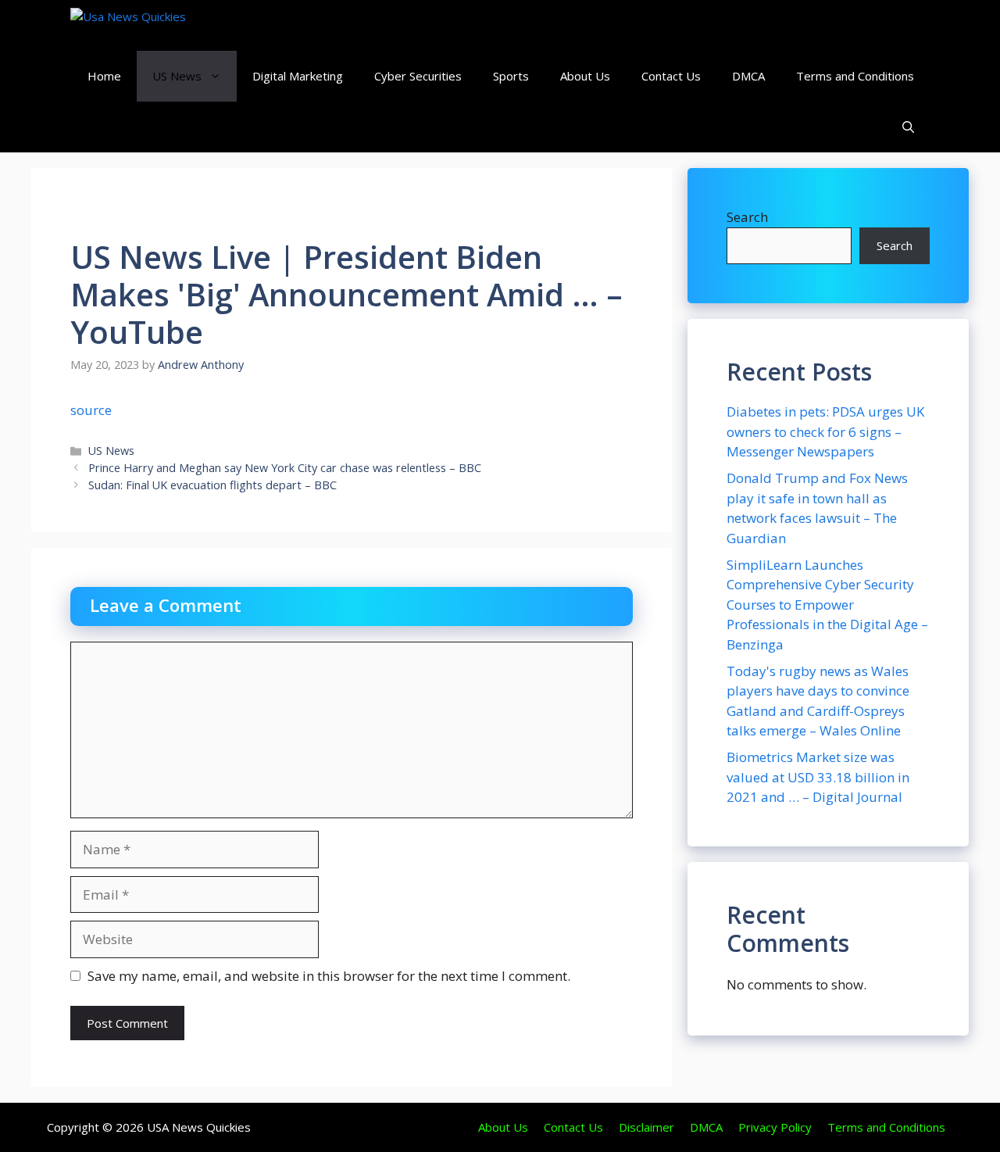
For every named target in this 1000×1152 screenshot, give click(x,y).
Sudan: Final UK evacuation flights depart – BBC (212, 485)
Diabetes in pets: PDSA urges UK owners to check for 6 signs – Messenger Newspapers (825, 431)
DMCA (748, 76)
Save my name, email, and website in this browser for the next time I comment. (329, 976)
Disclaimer (646, 1127)
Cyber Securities (418, 76)
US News (177, 76)
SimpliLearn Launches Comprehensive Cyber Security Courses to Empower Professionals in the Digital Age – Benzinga (827, 604)
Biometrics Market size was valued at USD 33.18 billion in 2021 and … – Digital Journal (818, 777)
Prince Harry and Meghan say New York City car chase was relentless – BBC (284, 467)
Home (104, 76)
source (91, 410)
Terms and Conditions (855, 76)
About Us (585, 76)
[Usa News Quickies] (158, 25)
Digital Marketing (297, 76)
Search (747, 217)
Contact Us (671, 76)
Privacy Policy (775, 1127)
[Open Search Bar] (908, 127)
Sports (511, 76)
